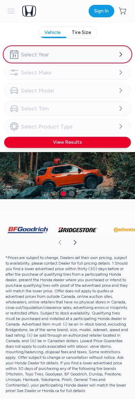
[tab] (52, 32)
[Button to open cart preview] (123, 11)
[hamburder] (11, 11)
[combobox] (67, 54)
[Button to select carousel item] (63, 193)
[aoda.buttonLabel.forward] (101, 242)
